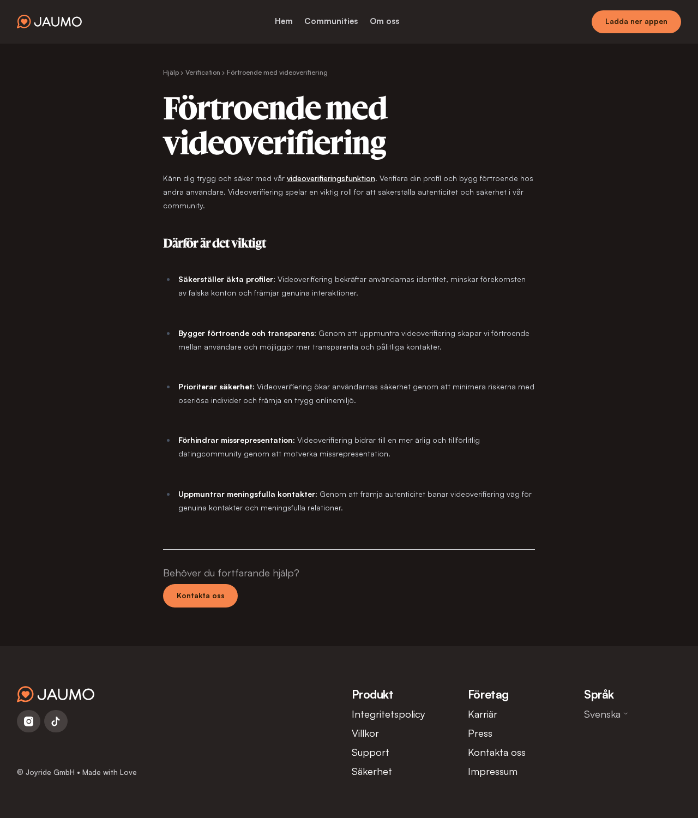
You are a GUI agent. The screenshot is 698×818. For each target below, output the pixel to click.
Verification (202, 72)
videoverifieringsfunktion (331, 178)
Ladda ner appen (636, 21)
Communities (331, 21)
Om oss (384, 21)
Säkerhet (372, 771)
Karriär (482, 713)
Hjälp (171, 72)
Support (370, 751)
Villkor (365, 732)
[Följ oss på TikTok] (56, 721)
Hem (284, 21)
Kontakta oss (201, 595)
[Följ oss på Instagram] (28, 721)
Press (480, 732)
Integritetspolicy (388, 713)
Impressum (493, 771)
